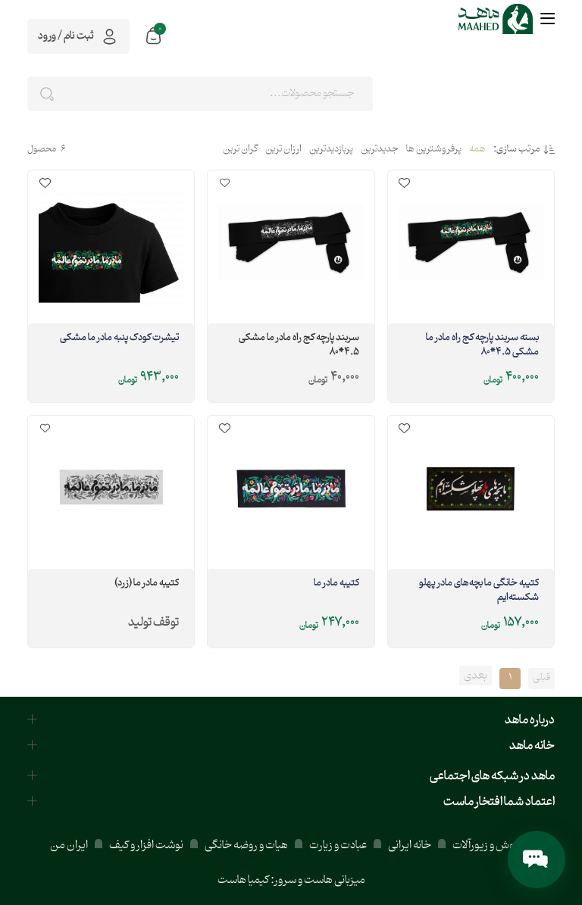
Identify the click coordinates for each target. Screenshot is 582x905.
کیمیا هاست (243, 880)
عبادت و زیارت (338, 845)
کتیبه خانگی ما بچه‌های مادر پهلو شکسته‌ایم (479, 591)
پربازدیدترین (331, 150)
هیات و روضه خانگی (246, 845)
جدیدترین (380, 150)
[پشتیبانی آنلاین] (536, 859)
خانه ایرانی (409, 845)
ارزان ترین (283, 150)
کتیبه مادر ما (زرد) (146, 583)
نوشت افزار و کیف (146, 845)
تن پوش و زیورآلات (491, 845)
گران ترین (240, 150)
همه (477, 150)
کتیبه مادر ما (336, 583)
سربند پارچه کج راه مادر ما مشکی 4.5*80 (298, 346)
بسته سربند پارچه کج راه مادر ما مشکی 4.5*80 (482, 346)
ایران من (69, 845)
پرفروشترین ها (434, 150)
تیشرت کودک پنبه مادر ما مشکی (119, 338)
